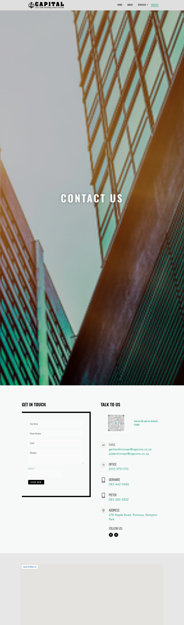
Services (142, 4)
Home (119, 4)
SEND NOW (36, 482)
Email (31, 468)
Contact (155, 4)
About (130, 4)
